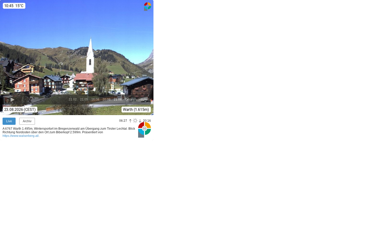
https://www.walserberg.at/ (21, 136)
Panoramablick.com (144, 130)
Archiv (27, 121)
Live (9, 121)
